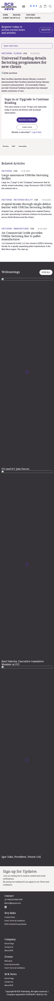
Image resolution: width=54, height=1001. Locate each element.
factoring (7, 53)
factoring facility (23, 200)
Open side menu (11, 46)
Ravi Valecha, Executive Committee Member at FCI (23, 663)
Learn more (27, 127)
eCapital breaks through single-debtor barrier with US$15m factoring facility (27, 205)
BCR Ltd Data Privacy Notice (15, 924)
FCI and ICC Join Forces (15, 469)
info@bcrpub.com (13, 903)
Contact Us (9, 947)
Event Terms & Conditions (15, 921)
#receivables (22, 146)
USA (25, 53)
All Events (8, 961)
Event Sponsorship (12, 964)
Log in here (36, 132)
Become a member (27, 120)
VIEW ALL (46, 272)
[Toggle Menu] (23, 6)
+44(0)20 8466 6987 (14, 900)
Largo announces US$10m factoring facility (25, 176)
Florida (18, 53)
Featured (30, 15)
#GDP (13, 146)
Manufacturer (21, 229)
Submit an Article (11, 18)
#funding (6, 146)
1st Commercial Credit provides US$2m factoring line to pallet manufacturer (22, 236)
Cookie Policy (10, 917)
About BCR (9, 951)
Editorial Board (32, 18)
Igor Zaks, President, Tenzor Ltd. (21, 856)
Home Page (9, 944)
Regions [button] (16, 15)
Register (45, 30)
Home (5, 15)
